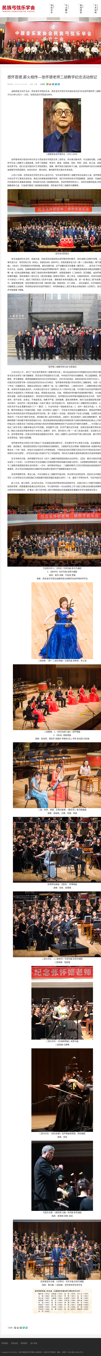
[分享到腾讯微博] (56, 84)
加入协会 (33, 1343)
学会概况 (4, 1343)
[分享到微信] (47, 84)
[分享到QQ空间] (53, 84)
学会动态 (14, 1343)
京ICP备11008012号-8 (75, 1352)
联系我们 (24, 1343)
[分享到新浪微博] (50, 84)
